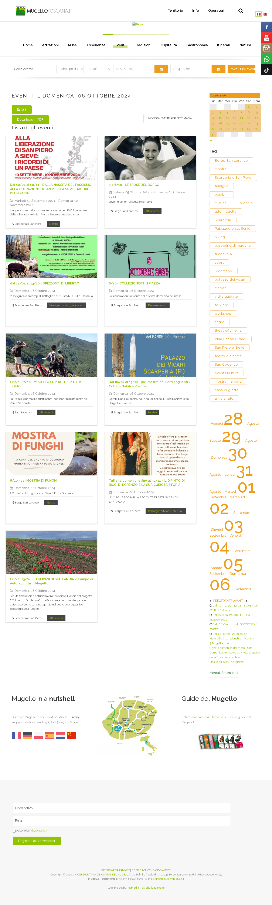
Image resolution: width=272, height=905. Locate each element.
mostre (221, 169)
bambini (221, 195)
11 (220, 117)
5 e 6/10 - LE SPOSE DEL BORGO (134, 185)
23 (256, 123)
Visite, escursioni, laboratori (66, 305)
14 (241, 117)
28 (241, 128)
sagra (219, 322)
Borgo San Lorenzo (231, 161)
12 (227, 117)
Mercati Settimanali (224, 673)
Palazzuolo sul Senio (233, 228)
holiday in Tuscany (66, 717)
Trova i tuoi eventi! (242, 69)
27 (234, 128)
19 (227, 123)
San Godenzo (226, 364)
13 (234, 117)
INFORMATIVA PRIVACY (115, 870)
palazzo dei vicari (230, 279)
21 (241, 123)
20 (234, 123)
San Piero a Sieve (229, 347)
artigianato (224, 398)
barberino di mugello (233, 245)
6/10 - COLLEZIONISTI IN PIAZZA (134, 283)
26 (227, 128)
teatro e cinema (228, 356)
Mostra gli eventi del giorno (227, 661)
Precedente (222, 600)
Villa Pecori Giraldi (230, 339)
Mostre (53, 223)
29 (249, 128)
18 (220, 123)
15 (249, 117)
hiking (220, 237)
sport (219, 262)
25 (220, 128)
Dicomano (223, 271)
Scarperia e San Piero (233, 178)
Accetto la (31, 830)
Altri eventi (152, 211)
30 (256, 128)
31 (213, 134)
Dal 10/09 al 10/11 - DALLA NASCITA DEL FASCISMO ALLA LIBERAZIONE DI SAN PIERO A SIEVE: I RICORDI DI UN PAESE (50, 189)
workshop (223, 313)
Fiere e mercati (157, 305)
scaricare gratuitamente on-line (212, 717)
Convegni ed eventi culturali (165, 511)
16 (256, 117)
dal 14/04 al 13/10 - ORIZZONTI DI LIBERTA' (44, 283)
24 (213, 128)
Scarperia (223, 220)
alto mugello (226, 212)
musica (221, 203)
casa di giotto (227, 390)
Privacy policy (38, 830)
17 (213, 123)
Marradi (221, 288)
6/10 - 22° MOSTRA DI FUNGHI (33, 480)
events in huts (226, 373)
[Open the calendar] (161, 69)
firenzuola (223, 254)
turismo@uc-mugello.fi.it (169, 878)
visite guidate (226, 296)
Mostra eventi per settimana (170, 118)
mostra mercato (228, 381)
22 (248, 123)
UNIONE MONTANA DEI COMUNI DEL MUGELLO (101, 874)
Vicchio (246, 203)
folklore (221, 305)
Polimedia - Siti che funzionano (145, 887)
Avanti (238, 600)
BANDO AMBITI (162, 870)
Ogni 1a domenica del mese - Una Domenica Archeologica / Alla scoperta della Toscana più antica (235, 652)
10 (213, 117)
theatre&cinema (228, 330)
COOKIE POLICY (141, 870)
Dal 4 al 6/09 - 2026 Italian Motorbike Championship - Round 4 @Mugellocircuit (232, 638)
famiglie (221, 186)
